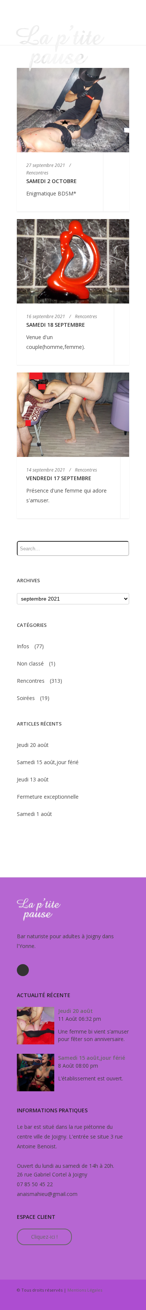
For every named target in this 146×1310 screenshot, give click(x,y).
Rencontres (31, 680)
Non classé (30, 663)
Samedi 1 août (34, 813)
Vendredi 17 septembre (58, 478)
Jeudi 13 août (33, 779)
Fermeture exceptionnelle (48, 796)
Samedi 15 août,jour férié (48, 762)
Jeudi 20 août (33, 744)
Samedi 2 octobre (51, 181)
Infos (23, 646)
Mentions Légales (84, 1290)
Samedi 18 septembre (55, 324)
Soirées (26, 698)
